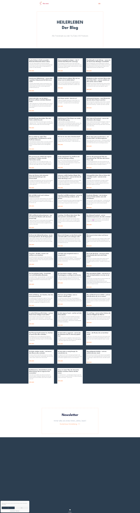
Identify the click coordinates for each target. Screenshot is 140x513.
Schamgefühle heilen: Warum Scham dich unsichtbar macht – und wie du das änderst (98, 177)
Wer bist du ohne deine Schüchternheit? (69, 136)
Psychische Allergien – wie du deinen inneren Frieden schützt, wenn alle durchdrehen (97, 197)
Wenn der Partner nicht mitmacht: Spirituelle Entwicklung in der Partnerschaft (38, 177)
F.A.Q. (70, 512)
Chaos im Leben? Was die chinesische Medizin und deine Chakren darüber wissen (68, 371)
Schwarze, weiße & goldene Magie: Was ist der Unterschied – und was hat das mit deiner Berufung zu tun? (69, 177)
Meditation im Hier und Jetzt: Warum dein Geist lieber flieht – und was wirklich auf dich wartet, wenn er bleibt (98, 80)
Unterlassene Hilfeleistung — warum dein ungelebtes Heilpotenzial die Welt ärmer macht (40, 80)
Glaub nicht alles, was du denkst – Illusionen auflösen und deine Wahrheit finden (40, 100)
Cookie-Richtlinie (12, 510)
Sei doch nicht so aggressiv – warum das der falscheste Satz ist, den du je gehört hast (69, 334)
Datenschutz (17, 510)
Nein (22, 507)
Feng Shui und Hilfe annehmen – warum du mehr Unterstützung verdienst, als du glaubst (70, 197)
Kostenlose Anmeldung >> (70, 424)
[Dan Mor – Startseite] (44, 3)
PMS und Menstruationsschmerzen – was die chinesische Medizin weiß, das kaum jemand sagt (40, 217)
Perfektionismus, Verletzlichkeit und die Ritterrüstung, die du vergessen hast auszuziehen (40, 371)
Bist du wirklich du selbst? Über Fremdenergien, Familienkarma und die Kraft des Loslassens (40, 138)
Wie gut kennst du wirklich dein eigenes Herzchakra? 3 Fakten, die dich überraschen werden (40, 158)
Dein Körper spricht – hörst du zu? (67, 98)
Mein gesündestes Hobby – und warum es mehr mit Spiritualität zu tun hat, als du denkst (98, 275)
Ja (8, 507)
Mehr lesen (31, 70)
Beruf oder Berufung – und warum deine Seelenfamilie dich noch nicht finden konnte (98, 255)
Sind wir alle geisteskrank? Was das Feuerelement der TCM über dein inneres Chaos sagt (98, 158)
